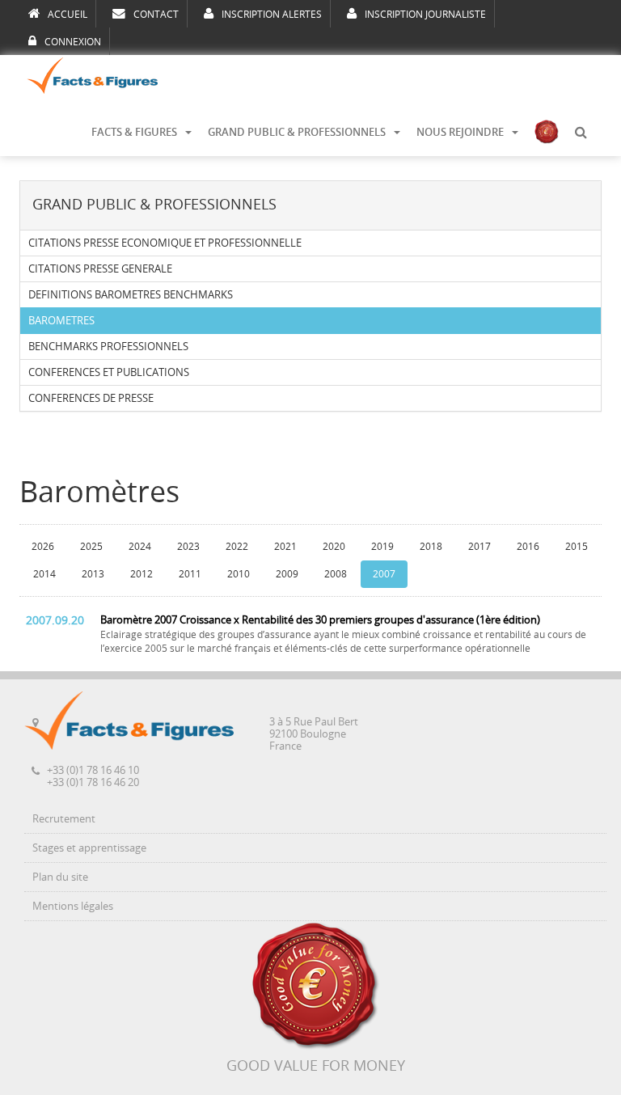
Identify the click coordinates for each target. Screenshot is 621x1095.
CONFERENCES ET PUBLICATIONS (108, 372)
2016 (528, 546)
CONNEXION (72, 42)
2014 (44, 574)
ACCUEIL (67, 14)
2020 (334, 546)
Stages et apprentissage (89, 848)
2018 (431, 546)
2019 (382, 546)
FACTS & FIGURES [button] (134, 132)
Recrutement (63, 819)
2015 (576, 546)
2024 (140, 546)
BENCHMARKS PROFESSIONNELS (108, 346)
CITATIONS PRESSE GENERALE (100, 269)
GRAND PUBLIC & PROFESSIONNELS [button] (297, 132)
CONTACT (156, 14)
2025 (91, 546)
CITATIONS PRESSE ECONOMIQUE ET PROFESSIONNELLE (165, 243)
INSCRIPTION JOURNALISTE (425, 14)
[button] (580, 132)
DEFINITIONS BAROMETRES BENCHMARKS (130, 295)
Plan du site (60, 877)
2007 (384, 574)
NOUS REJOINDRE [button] (460, 132)
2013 (93, 574)
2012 (141, 574)
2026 (43, 546)
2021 (285, 546)
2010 (238, 574)
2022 (237, 546)
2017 (479, 546)
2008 (335, 574)
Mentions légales (72, 906)
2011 (190, 574)
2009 (287, 574)
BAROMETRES (61, 321)
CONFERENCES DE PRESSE (91, 398)
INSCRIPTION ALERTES (272, 14)
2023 (188, 546)
